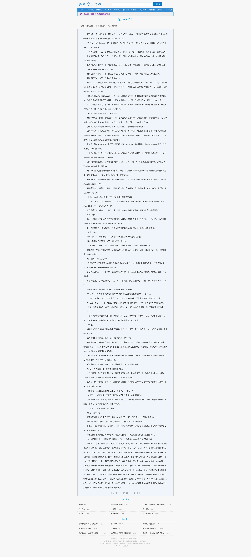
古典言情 (143, 10)
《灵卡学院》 (146, 509)
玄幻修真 (90, 10)
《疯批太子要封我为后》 (85, 528)
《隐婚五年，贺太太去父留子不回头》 (153, 533)
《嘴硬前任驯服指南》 (149, 524)
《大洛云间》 (114, 528)
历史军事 (108, 10)
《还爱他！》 (82, 513)
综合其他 (169, 10)
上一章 (115, 493)
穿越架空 (134, 10)
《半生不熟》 (82, 509)
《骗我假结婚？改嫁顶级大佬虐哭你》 (89, 533)
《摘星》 (80, 504)
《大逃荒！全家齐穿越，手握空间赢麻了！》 (155, 504)
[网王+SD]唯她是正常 (87, 26)
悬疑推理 (125, 10)
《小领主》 (113, 509)
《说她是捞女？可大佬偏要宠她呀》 (121, 533)
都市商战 (99, 10)
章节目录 (125, 493)
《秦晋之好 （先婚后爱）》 (150, 528)
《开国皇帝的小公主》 (117, 504)
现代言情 (152, 10)
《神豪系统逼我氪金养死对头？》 (88, 524)
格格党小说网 (89, 4)
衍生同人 (160, 10)
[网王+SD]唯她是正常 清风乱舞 (100, 14)
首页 (81, 10)
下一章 (136, 493)
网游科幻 (117, 10)
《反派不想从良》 (115, 513)
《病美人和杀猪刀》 (148, 513)
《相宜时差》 (114, 524)
